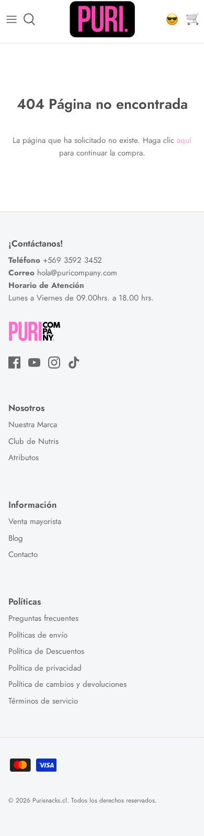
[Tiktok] (74, 362)
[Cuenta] (169, 19)
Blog (15, 538)
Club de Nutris (33, 441)
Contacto (23, 554)
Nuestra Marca (32, 424)
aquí (184, 140)
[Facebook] (14, 362)
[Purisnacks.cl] (102, 19)
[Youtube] (34, 362)
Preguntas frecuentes (43, 618)
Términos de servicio (43, 701)
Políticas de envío (37, 635)
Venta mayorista (34, 521)
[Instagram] (54, 362)
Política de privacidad (45, 668)
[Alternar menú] (11, 19)
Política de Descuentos (46, 651)
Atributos (23, 457)
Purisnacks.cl (49, 800)
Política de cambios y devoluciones (67, 684)
